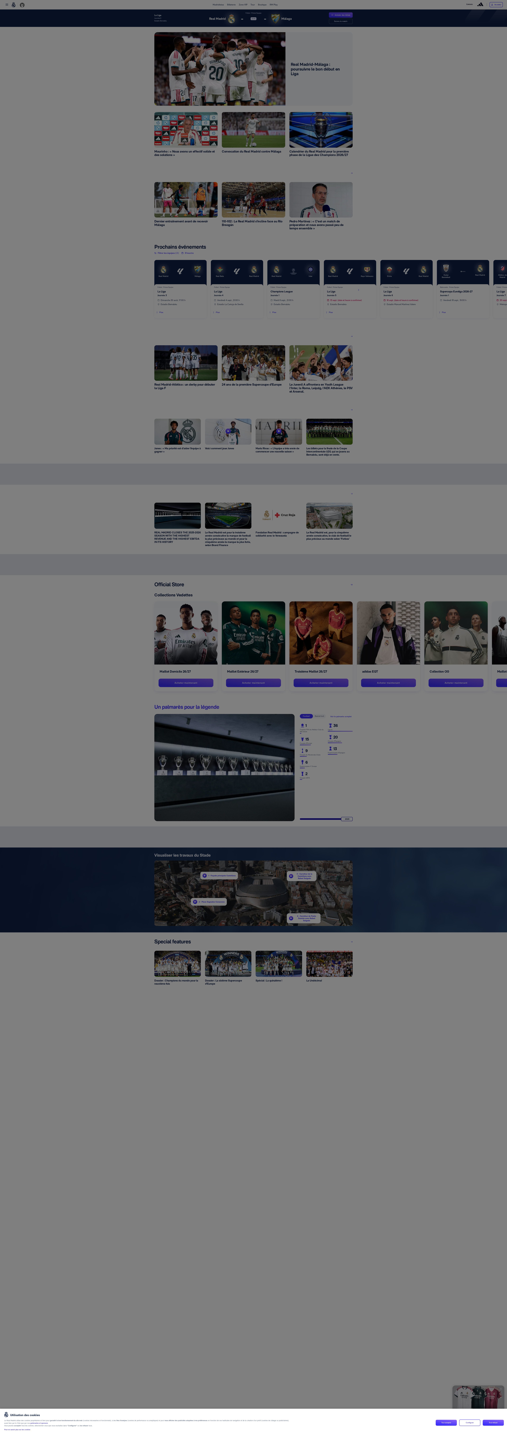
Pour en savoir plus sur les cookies (17, 1430)
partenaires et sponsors (39, 1423)
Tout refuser (493, 1423)
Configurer (470, 1423)
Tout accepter (446, 1423)
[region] (253, 1421)
